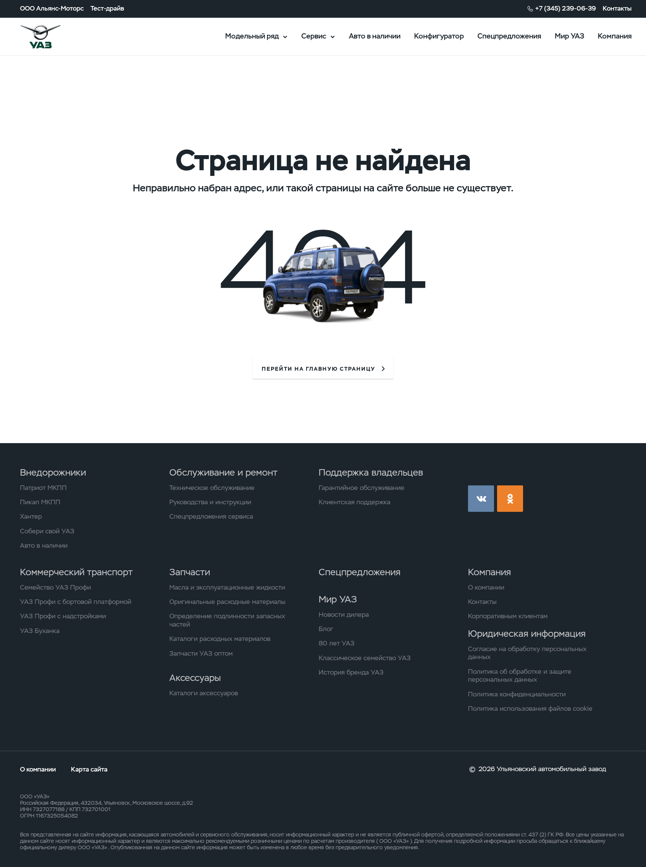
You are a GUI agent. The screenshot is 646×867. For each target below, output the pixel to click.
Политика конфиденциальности (517, 694)
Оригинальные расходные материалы (227, 602)
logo (51, 36)
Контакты (617, 8)
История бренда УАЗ (351, 672)
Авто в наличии (374, 36)
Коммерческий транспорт (76, 572)
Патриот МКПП (43, 488)
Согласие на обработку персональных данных (527, 653)
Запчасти (189, 572)
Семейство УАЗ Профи (55, 587)
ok (510, 498)
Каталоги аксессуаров (203, 693)
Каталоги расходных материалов (219, 639)
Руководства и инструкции (210, 502)
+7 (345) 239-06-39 (565, 8)
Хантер (31, 517)
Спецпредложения (509, 36)
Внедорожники (53, 472)
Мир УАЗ (569, 36)
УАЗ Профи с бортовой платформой (75, 602)
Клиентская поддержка (354, 502)
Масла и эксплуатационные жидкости (227, 587)
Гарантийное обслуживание (361, 488)
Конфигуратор (439, 36)
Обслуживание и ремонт (223, 472)
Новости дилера (344, 615)
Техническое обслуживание (212, 488)
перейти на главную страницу (318, 368)
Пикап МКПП (40, 502)
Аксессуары (195, 678)
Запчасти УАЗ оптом (201, 654)
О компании (486, 587)
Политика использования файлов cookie (530, 709)
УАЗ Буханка (40, 631)
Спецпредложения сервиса (211, 517)
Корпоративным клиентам (508, 616)
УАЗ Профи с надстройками (63, 616)
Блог (326, 629)
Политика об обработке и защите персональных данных (519, 676)
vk (481, 498)
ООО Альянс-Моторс (52, 8)
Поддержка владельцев (371, 472)
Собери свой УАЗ (47, 531)
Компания (615, 36)
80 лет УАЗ (336, 643)
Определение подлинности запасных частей (227, 620)
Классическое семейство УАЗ (365, 658)
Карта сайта (89, 769)
